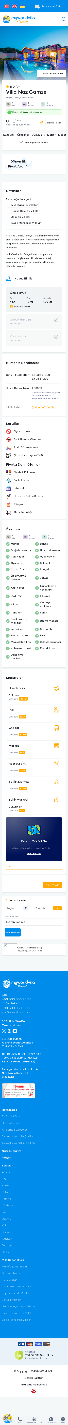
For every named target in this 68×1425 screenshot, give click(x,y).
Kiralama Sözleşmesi (15, 1129)
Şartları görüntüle (43, 407)
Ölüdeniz (7, 1205)
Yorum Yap (52, 885)
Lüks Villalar (9, 1280)
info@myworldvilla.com (16, 1012)
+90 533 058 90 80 (17, 999)
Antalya (7, 1172)
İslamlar (7, 1212)
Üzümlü (6, 1218)
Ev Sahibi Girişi (11, 1116)
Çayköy (7, 1238)
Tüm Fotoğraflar (51, 73)
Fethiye (7, 1199)
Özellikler (23, 135)
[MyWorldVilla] (18, 19)
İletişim (6, 1157)
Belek (5, 1252)
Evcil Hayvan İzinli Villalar (18, 1313)
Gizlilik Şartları (34, 1378)
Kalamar (7, 1225)
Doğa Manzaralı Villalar (16, 1319)
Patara (6, 1192)
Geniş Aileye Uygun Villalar (19, 1306)
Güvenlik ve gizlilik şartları (18, 1143)
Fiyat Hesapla (13, 932)
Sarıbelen (8, 1232)
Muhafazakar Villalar (15, 1266)
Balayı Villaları (11, 1273)
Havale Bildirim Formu (16, 1123)
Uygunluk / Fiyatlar (44, 135)
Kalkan (6, 1185)
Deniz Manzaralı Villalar (16, 1286)
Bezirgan (7, 1245)
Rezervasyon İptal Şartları (18, 1136)
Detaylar (9, 135)
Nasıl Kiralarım (11, 1151)
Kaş (4, 1179)
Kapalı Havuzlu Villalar (15, 1293)
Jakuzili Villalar (11, 1300)
